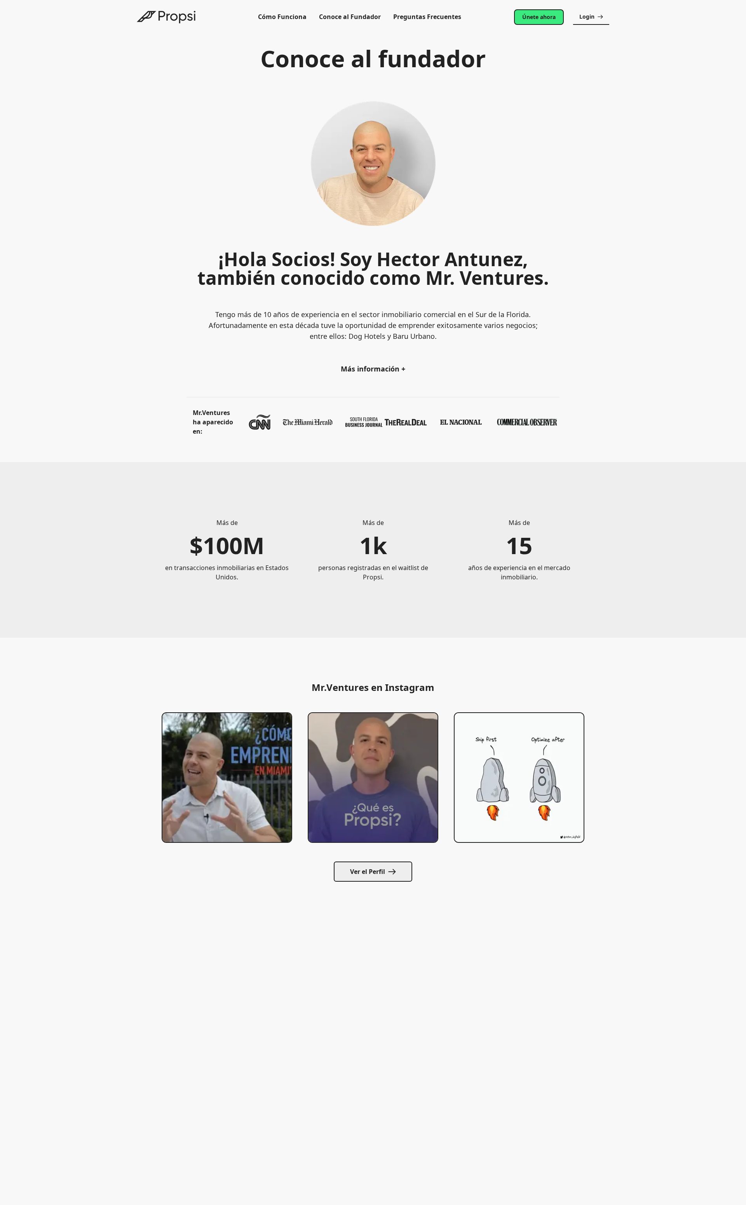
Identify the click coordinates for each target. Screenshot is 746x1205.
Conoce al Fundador (350, 16)
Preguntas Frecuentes (427, 16)
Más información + (373, 368)
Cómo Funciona (282, 16)
